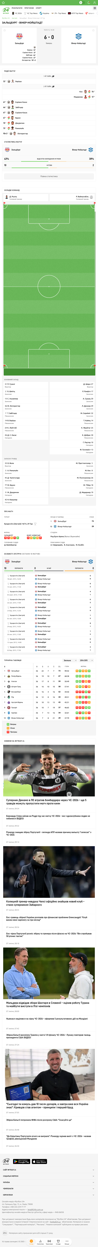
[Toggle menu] (95, 8)
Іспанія (91, 13)
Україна (46, 13)
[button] (67, 1242)
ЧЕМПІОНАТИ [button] (8, 1189)
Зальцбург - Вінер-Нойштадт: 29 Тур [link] (32, 18)
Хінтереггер (26, 60)
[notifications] (89, 2)
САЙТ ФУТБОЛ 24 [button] (9, 1170)
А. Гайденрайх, (57, 545)
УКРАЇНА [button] (6, 1182)
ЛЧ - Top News (60, 13)
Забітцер (29, 55)
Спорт (39, 8)
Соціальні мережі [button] (10, 1176)
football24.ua (55, 1222)
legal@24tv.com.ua (35, 1210)
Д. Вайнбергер (10, 545)
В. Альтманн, (69, 545)
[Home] (6, 13)
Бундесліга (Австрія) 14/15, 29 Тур (18, 524)
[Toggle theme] (82, 2)
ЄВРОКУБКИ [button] (8, 1195)
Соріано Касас (28, 52)
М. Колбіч (80, 545)
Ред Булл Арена (65, 536)
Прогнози (29, 8)
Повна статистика (49, 176)
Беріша (29, 50)
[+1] (3, 2)
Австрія (14, 18)
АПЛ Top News (77, 13)
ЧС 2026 (18, 13)
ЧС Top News (32, 13)
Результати (17, 8)
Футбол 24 (6, 18)
